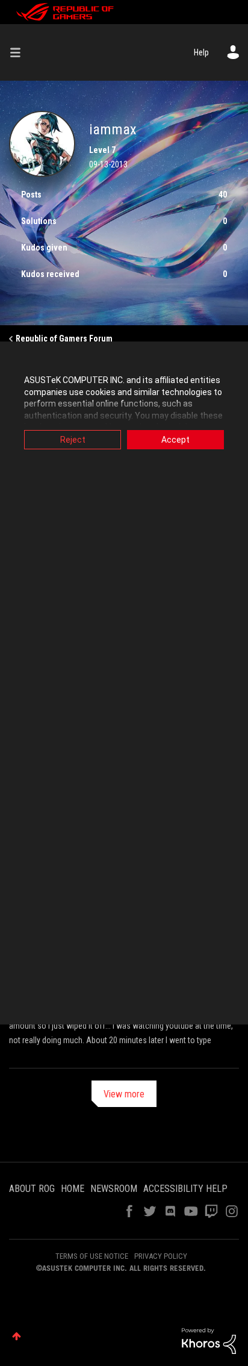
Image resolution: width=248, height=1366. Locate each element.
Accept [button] (175, 439)
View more (124, 1094)
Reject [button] (72, 439)
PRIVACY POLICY (160, 1256)
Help (201, 52)
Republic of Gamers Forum (64, 338)
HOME (72, 1188)
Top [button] (16, 1336)
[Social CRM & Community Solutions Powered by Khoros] (209, 1340)
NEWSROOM (113, 1188)
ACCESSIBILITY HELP (185, 1188)
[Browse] (20, 52)
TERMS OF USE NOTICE (91, 1256)
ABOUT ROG (32, 1188)
